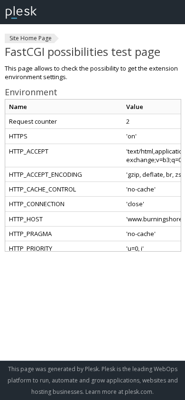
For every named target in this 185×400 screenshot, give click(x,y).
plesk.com (138, 392)
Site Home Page (30, 38)
